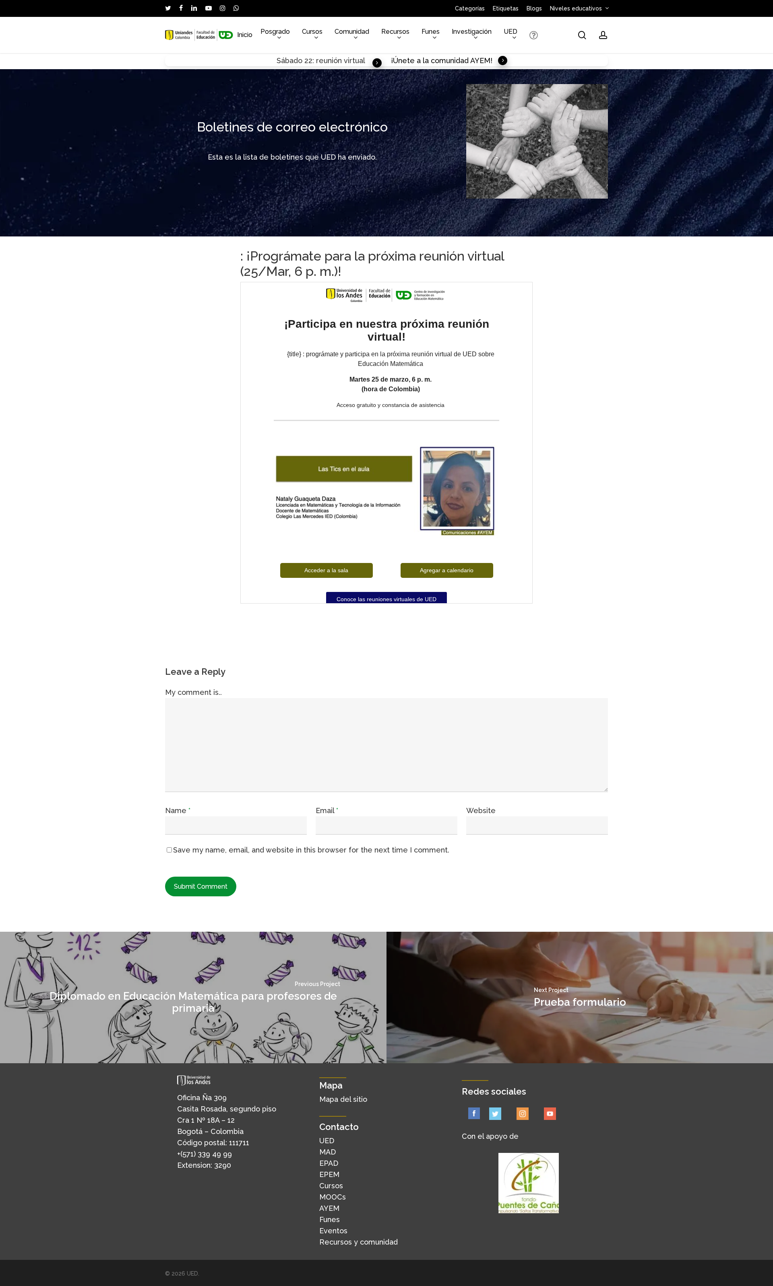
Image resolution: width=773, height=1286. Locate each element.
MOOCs (332, 1197)
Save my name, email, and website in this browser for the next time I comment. (311, 850)
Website (481, 810)
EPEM (329, 1174)
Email (327, 810)
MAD (327, 1152)
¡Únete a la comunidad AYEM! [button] (441, 60)
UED (326, 1140)
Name (177, 810)
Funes (329, 1219)
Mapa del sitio (343, 1099)
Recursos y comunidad (358, 1242)
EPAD (328, 1163)
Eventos (333, 1230)
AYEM (329, 1208)
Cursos (331, 1185)
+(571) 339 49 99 (204, 1154)
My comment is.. (193, 692)
